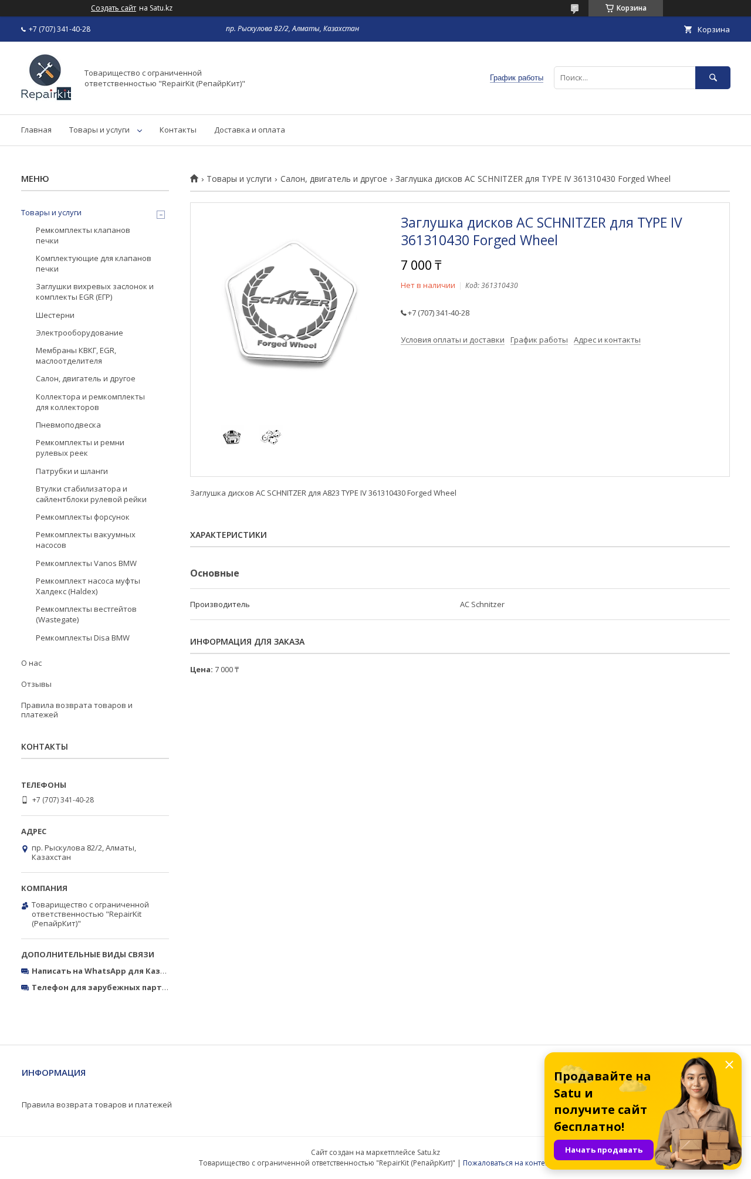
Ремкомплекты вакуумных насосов (86, 539)
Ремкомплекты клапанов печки (83, 235)
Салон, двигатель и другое (333, 179)
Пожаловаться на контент (508, 1163)
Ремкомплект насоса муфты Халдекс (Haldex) (88, 586)
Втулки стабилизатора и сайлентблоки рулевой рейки (91, 493)
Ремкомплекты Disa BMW (83, 637)
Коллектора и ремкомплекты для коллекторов (90, 401)
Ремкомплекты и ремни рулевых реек (80, 447)
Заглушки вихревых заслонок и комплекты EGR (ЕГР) (95, 291)
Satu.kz (428, 1152)
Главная (36, 129)
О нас (31, 663)
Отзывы (36, 684)
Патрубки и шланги (72, 471)
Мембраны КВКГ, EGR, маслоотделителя (76, 355)
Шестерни (55, 315)
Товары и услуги (99, 129)
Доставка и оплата (249, 129)
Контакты (178, 129)
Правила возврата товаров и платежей (77, 710)
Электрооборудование (79, 332)
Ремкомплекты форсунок (83, 516)
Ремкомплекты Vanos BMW (86, 563)
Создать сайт (113, 8)
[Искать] (712, 77)
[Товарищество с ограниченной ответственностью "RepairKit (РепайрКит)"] (46, 99)
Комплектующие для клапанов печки (93, 263)
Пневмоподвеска (68, 424)
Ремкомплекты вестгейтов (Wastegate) (86, 614)
